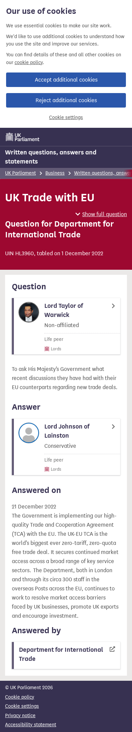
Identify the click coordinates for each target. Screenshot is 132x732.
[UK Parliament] (22, 136)
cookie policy (29, 62)
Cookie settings (66, 117)
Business (55, 173)
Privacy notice (20, 716)
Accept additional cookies (66, 80)
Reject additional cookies (66, 100)
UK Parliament (20, 173)
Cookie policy (19, 697)
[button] (101, 214)
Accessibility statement (30, 725)
